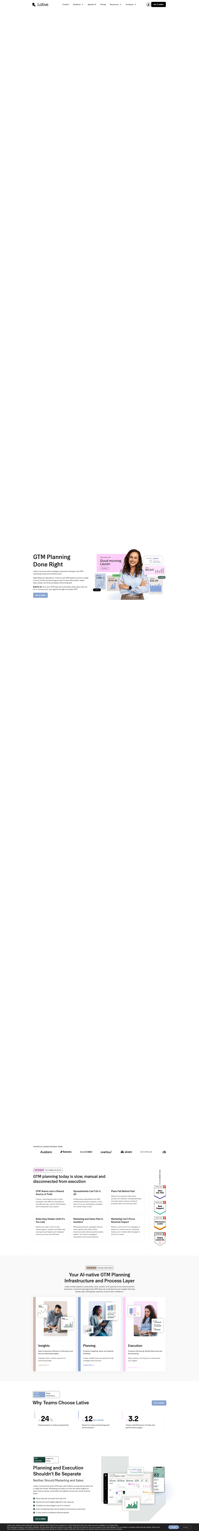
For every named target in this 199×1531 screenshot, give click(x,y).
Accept (173, 1527)
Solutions (77, 4)
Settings (185, 1527)
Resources (114, 4)
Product (66, 4)
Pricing (103, 4)
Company (129, 4)
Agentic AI (92, 4)
